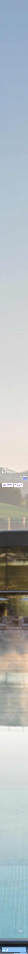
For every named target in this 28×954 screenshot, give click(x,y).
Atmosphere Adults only (7, 485)
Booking (22, 950)
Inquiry (15, 950)
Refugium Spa (18, 485)
